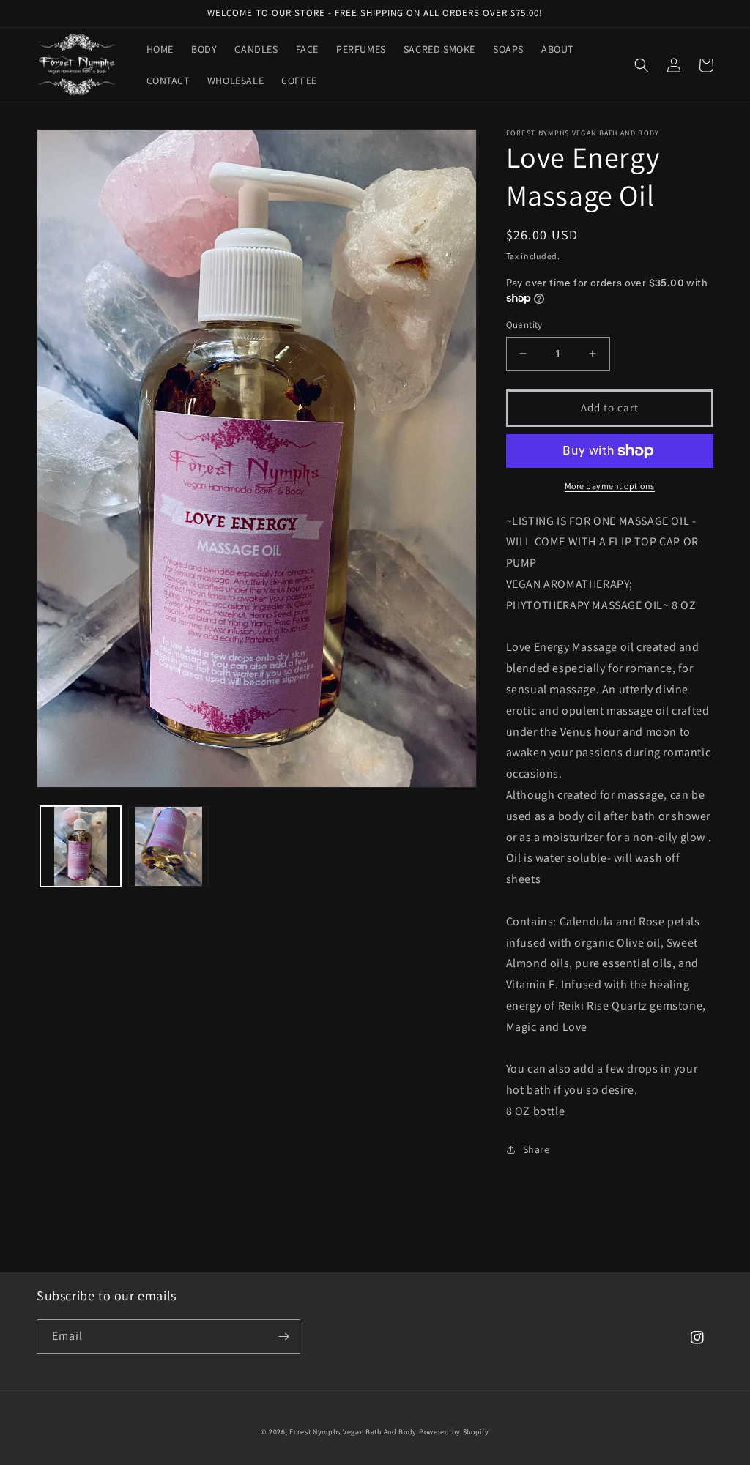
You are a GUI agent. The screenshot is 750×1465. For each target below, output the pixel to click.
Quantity (524, 324)
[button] (641, 65)
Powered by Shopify (454, 1431)
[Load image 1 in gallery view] (80, 846)
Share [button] (536, 1149)
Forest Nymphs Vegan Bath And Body (353, 1431)
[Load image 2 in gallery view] (168, 846)
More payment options (610, 485)
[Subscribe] (283, 1336)
